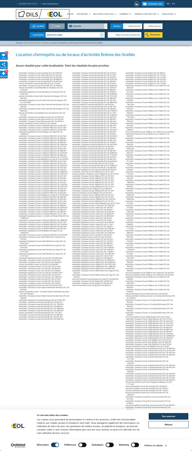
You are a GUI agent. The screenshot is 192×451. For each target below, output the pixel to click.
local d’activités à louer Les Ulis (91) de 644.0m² (39, 264)
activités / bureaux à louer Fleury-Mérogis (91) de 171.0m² (97, 203)
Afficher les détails (153, 445)
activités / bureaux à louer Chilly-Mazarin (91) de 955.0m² (149, 332)
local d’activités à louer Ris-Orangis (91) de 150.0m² (147, 388)
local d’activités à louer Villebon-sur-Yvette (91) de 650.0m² (150, 275)
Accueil (70, 14)
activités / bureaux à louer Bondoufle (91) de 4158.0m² (95, 111)
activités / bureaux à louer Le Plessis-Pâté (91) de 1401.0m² (44, 174)
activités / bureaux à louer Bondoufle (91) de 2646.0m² (95, 86)
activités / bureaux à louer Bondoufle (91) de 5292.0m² (95, 79)
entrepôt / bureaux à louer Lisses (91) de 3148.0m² (94, 247)
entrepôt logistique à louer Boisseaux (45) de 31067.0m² (42, 300)
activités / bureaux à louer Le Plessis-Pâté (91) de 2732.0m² (44, 153)
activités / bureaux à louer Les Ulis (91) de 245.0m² (40, 271)
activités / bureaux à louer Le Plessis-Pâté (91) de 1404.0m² (44, 144)
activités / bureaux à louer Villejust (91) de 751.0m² (94, 172)
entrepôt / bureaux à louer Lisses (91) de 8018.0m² (94, 216)
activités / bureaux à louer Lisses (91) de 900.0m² (93, 210)
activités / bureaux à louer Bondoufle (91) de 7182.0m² (42, 304)
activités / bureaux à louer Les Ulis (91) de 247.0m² (40, 279)
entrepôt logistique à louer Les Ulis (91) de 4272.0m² (41, 285)
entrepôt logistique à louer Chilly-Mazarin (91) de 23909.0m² (151, 336)
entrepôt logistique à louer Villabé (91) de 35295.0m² (95, 262)
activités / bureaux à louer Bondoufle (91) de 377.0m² (95, 75)
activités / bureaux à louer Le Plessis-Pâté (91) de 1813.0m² (44, 235)
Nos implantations (51, 4)
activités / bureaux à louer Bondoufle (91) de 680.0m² (41, 306)
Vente (57, 26)
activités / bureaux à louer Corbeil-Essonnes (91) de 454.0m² (151, 374)
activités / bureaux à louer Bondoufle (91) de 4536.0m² (42, 311)
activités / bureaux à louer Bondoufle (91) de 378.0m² (95, 83)
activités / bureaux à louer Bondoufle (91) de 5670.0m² (95, 144)
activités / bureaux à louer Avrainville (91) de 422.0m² (41, 81)
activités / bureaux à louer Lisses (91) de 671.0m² (93, 256)
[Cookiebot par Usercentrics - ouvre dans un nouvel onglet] (18, 445)
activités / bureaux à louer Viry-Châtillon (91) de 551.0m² (149, 340)
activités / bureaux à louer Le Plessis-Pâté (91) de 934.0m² (43, 125)
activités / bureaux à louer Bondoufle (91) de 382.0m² (95, 151)
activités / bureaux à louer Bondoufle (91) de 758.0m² (95, 88)
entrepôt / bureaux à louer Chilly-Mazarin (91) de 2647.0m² (150, 321)
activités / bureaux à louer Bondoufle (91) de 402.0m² (95, 117)
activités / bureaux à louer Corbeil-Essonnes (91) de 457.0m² (151, 353)
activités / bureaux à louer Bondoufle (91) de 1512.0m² (95, 96)
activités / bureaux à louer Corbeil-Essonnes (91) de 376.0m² (151, 378)
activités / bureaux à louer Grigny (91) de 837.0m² (93, 281)
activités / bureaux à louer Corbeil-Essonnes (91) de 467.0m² (151, 351)
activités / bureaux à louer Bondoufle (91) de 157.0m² (95, 128)
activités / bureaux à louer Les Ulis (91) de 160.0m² (40, 281)
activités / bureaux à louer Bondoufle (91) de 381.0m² (41, 302)
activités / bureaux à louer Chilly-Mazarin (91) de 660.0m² (149, 327)
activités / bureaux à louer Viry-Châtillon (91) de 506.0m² (149, 342)
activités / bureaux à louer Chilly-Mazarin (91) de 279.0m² (149, 319)
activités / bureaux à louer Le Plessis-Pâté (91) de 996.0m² (43, 140)
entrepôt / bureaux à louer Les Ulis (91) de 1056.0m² (41, 277)
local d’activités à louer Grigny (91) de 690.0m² (92, 285)
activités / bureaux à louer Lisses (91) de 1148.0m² (94, 252)
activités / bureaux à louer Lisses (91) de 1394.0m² (94, 250)
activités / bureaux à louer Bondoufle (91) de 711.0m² (95, 113)
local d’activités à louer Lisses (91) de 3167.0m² (93, 237)
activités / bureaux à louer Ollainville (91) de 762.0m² (41, 75)
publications (167, 14)
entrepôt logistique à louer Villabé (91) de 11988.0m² (95, 266)
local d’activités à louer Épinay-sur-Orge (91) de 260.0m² (96, 279)
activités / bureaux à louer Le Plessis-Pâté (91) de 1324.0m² (44, 224)
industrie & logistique (103, 14)
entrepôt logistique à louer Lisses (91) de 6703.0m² (94, 212)
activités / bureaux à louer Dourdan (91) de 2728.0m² (41, 73)
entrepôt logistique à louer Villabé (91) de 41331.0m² (95, 264)
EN (173, 4)
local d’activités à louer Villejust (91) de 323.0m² (93, 193)
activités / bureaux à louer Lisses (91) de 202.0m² (93, 239)
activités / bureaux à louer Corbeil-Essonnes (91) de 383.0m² (151, 348)
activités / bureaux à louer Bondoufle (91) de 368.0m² (95, 138)
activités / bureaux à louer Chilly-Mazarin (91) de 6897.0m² (150, 329)
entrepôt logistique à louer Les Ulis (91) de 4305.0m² (41, 258)
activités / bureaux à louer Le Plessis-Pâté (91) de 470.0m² (43, 170)
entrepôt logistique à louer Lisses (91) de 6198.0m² (94, 222)
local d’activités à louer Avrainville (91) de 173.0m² (40, 83)
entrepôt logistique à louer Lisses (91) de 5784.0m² (94, 205)
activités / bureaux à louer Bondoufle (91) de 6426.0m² (95, 161)
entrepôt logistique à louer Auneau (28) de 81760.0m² (95, 170)
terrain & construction (145, 14)
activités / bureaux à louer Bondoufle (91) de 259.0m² (95, 77)
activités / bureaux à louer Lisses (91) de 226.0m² (93, 245)
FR (168, 4)
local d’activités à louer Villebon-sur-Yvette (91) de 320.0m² (150, 273)
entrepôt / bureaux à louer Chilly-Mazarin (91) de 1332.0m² (150, 325)
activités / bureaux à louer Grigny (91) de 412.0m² (146, 81)
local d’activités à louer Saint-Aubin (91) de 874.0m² (147, 294)
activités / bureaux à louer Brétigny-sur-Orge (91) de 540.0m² (44, 195)
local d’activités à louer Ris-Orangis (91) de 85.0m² (147, 386)
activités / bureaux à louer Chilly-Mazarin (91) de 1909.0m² (150, 338)
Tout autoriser (168, 416)
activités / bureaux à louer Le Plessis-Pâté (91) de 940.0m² (43, 212)
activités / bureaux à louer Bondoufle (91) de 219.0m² (95, 73)
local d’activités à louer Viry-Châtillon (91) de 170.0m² (148, 346)
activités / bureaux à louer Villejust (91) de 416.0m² (94, 178)
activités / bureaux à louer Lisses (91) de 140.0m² (93, 208)
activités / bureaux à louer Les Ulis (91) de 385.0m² (40, 268)
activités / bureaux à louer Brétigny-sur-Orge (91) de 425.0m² (44, 159)
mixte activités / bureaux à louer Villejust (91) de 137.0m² (96, 174)
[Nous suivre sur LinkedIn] (137, 4)
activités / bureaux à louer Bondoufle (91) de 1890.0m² (42, 308)
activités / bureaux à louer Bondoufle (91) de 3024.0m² (95, 136)
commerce (124, 14)
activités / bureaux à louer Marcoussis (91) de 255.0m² (42, 119)
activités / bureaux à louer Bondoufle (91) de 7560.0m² (95, 123)
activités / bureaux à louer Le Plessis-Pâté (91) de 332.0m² (43, 149)
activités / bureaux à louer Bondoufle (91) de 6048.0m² (95, 94)
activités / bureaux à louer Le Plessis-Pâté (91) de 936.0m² (43, 199)
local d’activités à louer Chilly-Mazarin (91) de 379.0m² (148, 317)
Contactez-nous (155, 4)
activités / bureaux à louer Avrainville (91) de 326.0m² (41, 77)
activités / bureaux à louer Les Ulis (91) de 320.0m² (40, 275)
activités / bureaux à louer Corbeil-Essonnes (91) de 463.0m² (151, 355)
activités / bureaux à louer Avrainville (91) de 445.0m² (41, 86)
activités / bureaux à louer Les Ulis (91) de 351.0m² (40, 266)
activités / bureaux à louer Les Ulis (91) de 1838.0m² (41, 262)
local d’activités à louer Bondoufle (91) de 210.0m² (94, 163)
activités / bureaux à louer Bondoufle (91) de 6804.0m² (95, 102)
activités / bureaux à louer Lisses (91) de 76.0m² (93, 220)
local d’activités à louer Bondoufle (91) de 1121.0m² (41, 313)
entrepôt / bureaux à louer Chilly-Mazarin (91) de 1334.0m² (150, 334)
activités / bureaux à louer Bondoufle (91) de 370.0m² (95, 157)
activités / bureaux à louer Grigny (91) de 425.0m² (93, 283)
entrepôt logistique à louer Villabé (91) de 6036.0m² (94, 268)
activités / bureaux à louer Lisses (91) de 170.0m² (93, 241)
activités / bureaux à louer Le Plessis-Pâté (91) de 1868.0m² (44, 220)
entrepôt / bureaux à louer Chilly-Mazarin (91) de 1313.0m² (150, 323)
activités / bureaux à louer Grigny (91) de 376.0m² (146, 79)
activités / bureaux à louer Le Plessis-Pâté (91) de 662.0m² (43, 130)
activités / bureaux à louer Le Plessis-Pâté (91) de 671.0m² (43, 147)
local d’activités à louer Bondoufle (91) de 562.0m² (94, 149)
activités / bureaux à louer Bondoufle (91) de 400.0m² (95, 81)
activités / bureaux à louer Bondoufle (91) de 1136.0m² (95, 155)
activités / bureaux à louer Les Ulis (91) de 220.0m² (40, 283)
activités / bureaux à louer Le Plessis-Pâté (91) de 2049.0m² (44, 208)
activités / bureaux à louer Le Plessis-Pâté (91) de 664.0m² (43, 193)
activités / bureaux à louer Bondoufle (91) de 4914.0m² (95, 130)
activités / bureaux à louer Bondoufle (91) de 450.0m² (95, 109)
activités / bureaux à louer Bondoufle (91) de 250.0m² (95, 132)
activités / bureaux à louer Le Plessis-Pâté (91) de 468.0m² (43, 138)
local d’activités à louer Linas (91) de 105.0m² (38, 123)
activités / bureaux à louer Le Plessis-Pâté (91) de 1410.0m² (44, 157)
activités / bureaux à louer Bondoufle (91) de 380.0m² (41, 315)
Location (40, 26)
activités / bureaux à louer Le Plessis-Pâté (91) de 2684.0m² (44, 172)
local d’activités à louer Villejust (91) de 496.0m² (93, 189)
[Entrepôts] (87, 26)
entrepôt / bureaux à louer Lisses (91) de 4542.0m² (94, 214)
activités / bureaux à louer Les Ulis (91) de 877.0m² (40, 260)
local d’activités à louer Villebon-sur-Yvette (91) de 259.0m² (150, 132)
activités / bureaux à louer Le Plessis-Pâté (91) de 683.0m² (43, 142)
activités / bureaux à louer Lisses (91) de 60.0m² (93, 218)
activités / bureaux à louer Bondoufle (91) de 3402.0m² (42, 319)
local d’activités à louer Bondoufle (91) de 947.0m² (94, 104)
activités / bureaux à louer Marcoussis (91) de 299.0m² (42, 121)
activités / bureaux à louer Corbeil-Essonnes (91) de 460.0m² (151, 365)
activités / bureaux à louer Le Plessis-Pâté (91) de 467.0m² (43, 136)
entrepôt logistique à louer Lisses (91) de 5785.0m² (94, 254)
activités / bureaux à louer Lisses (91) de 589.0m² (93, 258)
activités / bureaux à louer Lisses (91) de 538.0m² (93, 243)
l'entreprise (82, 14)
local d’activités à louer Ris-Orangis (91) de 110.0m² (147, 390)
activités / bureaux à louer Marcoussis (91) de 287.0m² (42, 117)
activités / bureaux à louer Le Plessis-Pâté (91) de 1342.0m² (44, 184)
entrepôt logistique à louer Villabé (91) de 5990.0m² (94, 260)
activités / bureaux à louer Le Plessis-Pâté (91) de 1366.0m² (44, 165)
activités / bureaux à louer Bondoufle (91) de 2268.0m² (95, 153)
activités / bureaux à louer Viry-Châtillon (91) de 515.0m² (149, 344)
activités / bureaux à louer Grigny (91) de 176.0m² (146, 75)
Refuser (168, 424)
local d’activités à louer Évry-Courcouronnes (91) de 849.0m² (151, 405)
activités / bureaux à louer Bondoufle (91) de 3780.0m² (95, 115)
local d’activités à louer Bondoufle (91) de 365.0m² (94, 147)
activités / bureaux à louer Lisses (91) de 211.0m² (93, 224)
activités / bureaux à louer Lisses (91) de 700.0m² (93, 226)
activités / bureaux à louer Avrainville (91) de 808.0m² (41, 79)
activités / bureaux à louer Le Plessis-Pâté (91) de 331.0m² (43, 128)
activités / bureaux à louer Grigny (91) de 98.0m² (146, 73)
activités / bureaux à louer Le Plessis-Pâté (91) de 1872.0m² (44, 186)
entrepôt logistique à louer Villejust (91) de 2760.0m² (95, 199)
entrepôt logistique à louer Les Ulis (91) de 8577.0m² (41, 273)
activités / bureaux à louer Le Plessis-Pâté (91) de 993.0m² (43, 178)
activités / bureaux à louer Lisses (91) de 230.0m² (93, 231)
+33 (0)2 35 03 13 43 (28, 4)
